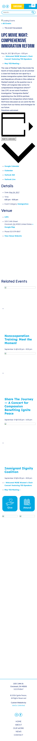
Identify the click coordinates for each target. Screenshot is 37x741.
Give (30, 6)
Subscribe (17, 6)
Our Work (18, 728)
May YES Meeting (12, 63)
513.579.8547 (18, 689)
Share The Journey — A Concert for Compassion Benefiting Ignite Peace (19, 406)
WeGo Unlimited (18, 705)
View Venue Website (13, 236)
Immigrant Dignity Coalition (19, 470)
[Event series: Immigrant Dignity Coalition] (33, 478)
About (18, 724)
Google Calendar (12, 166)
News (18, 731)
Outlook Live (10, 179)
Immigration (23, 204)
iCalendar (9, 171)
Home (18, 721)
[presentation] (20, 308)
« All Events (6, 23)
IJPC (7, 217)
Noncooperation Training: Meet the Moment (18, 339)
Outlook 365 (10, 175)
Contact (18, 735)
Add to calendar (8, 139)
